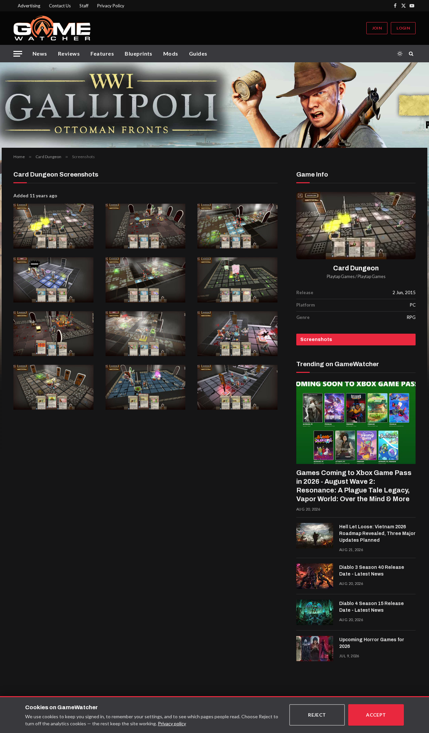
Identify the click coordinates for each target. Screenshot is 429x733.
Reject (317, 715)
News (40, 53)
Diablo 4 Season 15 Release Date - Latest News (371, 607)
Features (102, 53)
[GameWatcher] (51, 28)
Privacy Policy (110, 5)
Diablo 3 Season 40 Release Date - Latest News (371, 571)
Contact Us (60, 5)
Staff (83, 5)
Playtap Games (341, 276)
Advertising (29, 5)
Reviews (69, 53)
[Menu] (17, 53)
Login (403, 27)
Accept (376, 715)
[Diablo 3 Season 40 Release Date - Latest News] (314, 576)
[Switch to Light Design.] (400, 53)
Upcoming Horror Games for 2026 (371, 643)
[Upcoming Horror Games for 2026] (314, 648)
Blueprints (138, 53)
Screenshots (316, 339)
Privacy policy (172, 723)
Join (377, 27)
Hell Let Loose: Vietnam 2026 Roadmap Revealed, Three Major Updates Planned (377, 533)
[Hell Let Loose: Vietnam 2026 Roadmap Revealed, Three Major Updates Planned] (314, 535)
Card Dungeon (356, 268)
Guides (198, 53)
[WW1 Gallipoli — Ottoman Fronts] (214, 105)
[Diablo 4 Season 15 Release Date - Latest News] (314, 612)
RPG (411, 317)
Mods (170, 53)
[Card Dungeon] (356, 225)
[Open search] (412, 53)
